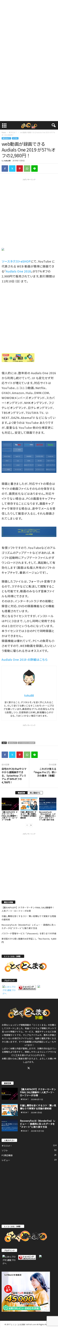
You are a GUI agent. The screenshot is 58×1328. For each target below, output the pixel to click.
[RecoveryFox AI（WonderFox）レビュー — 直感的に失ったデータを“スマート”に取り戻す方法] (47, 804)
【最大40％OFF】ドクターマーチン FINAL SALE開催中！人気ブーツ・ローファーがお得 (10, 816)
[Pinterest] (19, 168)
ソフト (15, 138)
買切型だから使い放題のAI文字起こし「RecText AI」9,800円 (29, 940)
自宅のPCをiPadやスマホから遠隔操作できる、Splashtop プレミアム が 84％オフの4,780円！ (14, 775)
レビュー (6, 1160)
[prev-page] (27, 825)
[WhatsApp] (27, 168)
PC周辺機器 (7, 1155)
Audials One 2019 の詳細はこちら (25, 659)
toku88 (7, 160)
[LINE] (34, 168)
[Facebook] (5, 168)
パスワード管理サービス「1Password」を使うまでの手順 (29, 933)
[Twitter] (12, 168)
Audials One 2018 (18, 271)
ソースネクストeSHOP (16, 261)
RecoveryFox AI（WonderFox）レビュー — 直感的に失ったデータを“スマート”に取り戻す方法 (47, 816)
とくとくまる (39, 1024)
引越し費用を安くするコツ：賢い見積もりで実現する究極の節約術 (28, 815)
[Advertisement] (29, 30)
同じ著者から (35, 792)
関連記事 (21, 792)
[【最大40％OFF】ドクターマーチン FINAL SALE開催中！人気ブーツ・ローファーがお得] (10, 804)
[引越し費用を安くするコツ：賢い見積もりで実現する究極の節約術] (29, 804)
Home (4, 132)
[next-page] (31, 825)
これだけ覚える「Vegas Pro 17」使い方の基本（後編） (44, 772)
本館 (12, 1048)
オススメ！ (13, 132)
